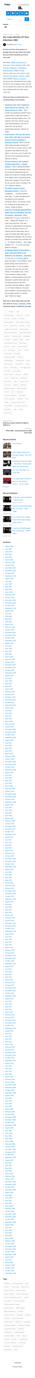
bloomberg (21, 318)
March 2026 (9, 560)
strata (26, 399)
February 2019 (10, 788)
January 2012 (9, 1017)
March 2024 (9, 624)
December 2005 (10, 1214)
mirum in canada (8, 374)
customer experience (19, 1301)
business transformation (22, 1294)
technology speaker (18, 1346)
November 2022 (10, 667)
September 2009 (10, 1093)
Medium (20, 258)
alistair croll (20, 315)
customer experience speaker (12, 1304)
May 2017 (8, 845)
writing (20, 409)
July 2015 (8, 904)
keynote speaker (8, 1322)
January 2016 (9, 888)
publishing (23, 385)
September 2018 (10, 802)
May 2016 (8, 877)
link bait (26, 350)
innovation (11, 311)
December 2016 (10, 859)
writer (15, 409)
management (26, 1322)
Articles (17, 34)
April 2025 (8, 589)
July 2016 (8, 872)
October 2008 (9, 1122)
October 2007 (9, 1155)
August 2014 (9, 934)
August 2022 (9, 675)
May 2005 (8, 1233)
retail (13, 392)
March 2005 (9, 1238)
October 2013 (9, 961)
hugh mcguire (23, 343)
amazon (27, 315)
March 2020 (9, 754)
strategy (6, 402)
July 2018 (8, 807)
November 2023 (10, 635)
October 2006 (9, 1187)
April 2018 (8, 815)
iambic (13, 346)
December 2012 (10, 988)
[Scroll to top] (32, 1375)
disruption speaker (9, 1315)
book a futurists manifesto (23, 322)
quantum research (21, 388)
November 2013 (10, 958)
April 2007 (8, 1171)
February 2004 (10, 1265)
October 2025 (9, 573)
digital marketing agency (10, 332)
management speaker (10, 1325)
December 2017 (10, 826)
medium (27, 364)
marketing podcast (19, 1332)
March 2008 (9, 1141)
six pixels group (23, 1339)
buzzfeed (22, 325)
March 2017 (9, 850)
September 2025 (10, 576)
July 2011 (8, 1034)
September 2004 (10, 1254)
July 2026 (8, 549)
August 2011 (9, 1031)
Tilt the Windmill (16, 65)
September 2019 (10, 770)
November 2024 (10, 603)
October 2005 (9, 1219)
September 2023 (10, 640)
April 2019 (8, 783)
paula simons (7, 381)
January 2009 (9, 1114)
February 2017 (10, 853)
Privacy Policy (17, 1367)
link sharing (17, 353)
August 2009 (9, 1095)
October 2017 (9, 832)
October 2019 (9, 767)
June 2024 (8, 616)
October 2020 (9, 735)
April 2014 (8, 945)
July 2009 (8, 1098)
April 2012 (8, 1009)
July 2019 (8, 775)
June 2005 (8, 1230)
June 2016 (8, 875)
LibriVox (21, 76)
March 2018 (9, 818)
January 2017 (9, 856)
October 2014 (9, 928)
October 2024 (9, 605)
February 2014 (10, 950)
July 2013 (8, 969)
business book (25, 1287)
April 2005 (8, 1235)
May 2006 (8, 1200)
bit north (14, 318)
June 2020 (8, 745)
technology (7, 1346)
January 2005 (9, 1244)
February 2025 (10, 595)
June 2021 (8, 713)
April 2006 (8, 1203)
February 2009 (10, 1112)
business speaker (20, 1290)
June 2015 (8, 907)
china (28, 325)
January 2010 (9, 1082)
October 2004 (9, 1252)
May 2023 (8, 651)
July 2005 (8, 1227)
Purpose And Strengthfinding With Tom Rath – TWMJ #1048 (21, 508)
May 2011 (8, 1039)
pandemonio (24, 378)
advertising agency (9, 315)
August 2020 (9, 740)
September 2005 (10, 1222)
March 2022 (9, 689)
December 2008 (10, 1117)
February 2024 (10, 627)
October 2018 (9, 799)
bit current (7, 318)
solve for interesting (9, 399)
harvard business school (10, 343)
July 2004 (8, 1260)
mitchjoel (25, 374)
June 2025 (8, 584)
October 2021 (9, 702)
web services (7, 409)
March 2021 (9, 721)
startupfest (20, 399)
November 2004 (10, 1249)
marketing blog (20, 360)
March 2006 (9, 1206)
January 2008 (9, 1147)
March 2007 (9, 1174)
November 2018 (10, 797)
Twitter (15, 304)
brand (5, 325)
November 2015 (10, 894)
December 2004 (10, 1246)
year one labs (7, 413)
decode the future (8, 1308)
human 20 (6, 346)
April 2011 (8, 1042)
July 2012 (8, 1001)
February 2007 (10, 1176)
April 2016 (8, 880)
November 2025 (10, 570)
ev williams (7, 339)
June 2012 (8, 1004)
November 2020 (10, 732)
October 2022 (9, 670)
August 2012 (9, 999)
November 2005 (10, 1217)
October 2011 (9, 1025)
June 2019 (8, 778)
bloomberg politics (9, 322)
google (27, 339)
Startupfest (13, 68)
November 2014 (10, 926)
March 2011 (9, 1044)
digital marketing (24, 329)
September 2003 (10, 1273)
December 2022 (10, 665)
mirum (6, 367)
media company (8, 364)
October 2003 (9, 1270)
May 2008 (8, 1136)
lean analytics (12, 350)
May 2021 (8, 716)
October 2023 (9, 638)
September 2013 (10, 964)
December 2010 (10, 1052)
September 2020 (10, 737)
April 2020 (8, 751)
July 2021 (8, 710)
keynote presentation (17, 1318)
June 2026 (8, 552)
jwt (5, 350)
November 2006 (10, 1184)
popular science (24, 381)
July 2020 (8, 743)
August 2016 (9, 869)
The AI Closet (16, 444)
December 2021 (10, 697)
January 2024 (9, 630)
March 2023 (9, 657)
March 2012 (9, 1012)
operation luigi (14, 378)
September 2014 (10, 931)
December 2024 (10, 600)
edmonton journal (16, 336)
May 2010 (8, 1071)
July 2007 (8, 1163)
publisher (15, 385)
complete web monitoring (10, 329)
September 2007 (10, 1157)
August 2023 (9, 643)
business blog (13, 325)
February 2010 (10, 1079)
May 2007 (8, 1168)
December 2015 (10, 891)
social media (22, 395)
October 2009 (9, 1090)
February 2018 (10, 821)
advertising (7, 1283)
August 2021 (9, 708)
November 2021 (10, 700)
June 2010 (8, 1068)
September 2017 (10, 834)
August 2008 (9, 1128)
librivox (20, 350)
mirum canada (16, 371)
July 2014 (8, 937)
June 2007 (8, 1165)
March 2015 (9, 915)
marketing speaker (9, 1335)
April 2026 (8, 557)
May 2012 (8, 1007)
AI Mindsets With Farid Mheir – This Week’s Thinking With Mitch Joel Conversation (22, 464)
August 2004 (9, 1257)
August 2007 (9, 1160)
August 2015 (9, 902)
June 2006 (8, 1198)
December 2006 (10, 1182)
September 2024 (10, 608)
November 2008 (10, 1120)
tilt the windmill (8, 406)
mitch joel (18, 374)
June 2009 (8, 1101)
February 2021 (10, 724)
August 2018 (9, 805)
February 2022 (10, 692)
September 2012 (10, 996)
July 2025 (8, 581)
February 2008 (10, 1144)
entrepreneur (26, 336)
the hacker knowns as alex (18, 402)
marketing (20, 357)
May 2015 (8, 910)
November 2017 (10, 829)
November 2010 (10, 1055)
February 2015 (10, 918)
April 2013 (8, 977)
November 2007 (10, 1152)
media (28, 360)
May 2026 (8, 554)
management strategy (23, 1325)
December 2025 (10, 568)
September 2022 (10, 673)
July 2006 (8, 1195)
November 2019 (10, 764)
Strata (7, 68)
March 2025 (9, 592)
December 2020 (10, 729)
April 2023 (8, 654)
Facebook (22, 304)
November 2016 (10, 861)
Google (26, 121)
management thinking (9, 1328)
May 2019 (8, 780)
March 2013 (9, 980)
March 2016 (9, 883)
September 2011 (10, 1028)
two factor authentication (21, 406)
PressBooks (14, 76)
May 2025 (8, 587)
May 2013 (8, 974)
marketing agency (9, 360)
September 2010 (10, 1060)
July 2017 (8, 840)
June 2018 (8, 810)
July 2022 (8, 678)
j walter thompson (22, 346)
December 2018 (10, 794)
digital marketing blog (25, 332)
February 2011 (10, 1047)
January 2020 (9, 759)
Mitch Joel (17, 44)
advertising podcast (18, 1283)
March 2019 (9, 786)
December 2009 (10, 1085)
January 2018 (9, 824)
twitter (16, 1349)
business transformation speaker (12, 1297)
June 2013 (8, 972)
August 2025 (9, 579)
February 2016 (10, 885)
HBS (24, 65)
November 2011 (10, 1023)
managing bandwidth (9, 357)
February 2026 (10, 562)
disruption (6, 336)
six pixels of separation (10, 395)
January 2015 (9, 920)
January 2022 (9, 694)
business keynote (8, 1290)
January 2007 (9, 1179)
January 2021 (9, 727)
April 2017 (8, 848)
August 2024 (9, 611)
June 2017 (8, 842)
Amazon (18, 218)
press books (7, 385)
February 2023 (10, 659)
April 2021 (8, 719)
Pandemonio (22, 68)
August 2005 (9, 1225)
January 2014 (9, 953)
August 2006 (9, 1192)
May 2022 (8, 684)
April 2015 (8, 912)
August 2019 (9, 772)
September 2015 (10, 899)
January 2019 (9, 791)
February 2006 (10, 1208)
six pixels (14, 1339)
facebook (15, 339)
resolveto (6, 392)
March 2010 (9, 1077)
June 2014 (8, 939)
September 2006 (10, 1190)
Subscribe (17, 1363)
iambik (27, 76)
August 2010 (9, 1063)
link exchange (7, 353)
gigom (21, 339)
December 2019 (10, 762)
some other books (19, 73)
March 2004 (9, 1262)
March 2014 (9, 947)
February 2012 (10, 1015)
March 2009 (9, 1109)
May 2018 (8, 813)
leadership (18, 1322)
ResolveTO (9, 70)
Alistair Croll (15, 62)
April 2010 (8, 1074)
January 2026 (9, 565)
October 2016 (9, 864)
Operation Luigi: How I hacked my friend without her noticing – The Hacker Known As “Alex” (17, 107)
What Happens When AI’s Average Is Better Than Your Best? (21, 455)
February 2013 (10, 982)
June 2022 (8, 681)
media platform (19, 364)
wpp (17, 311)
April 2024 (8, 622)
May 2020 (8, 748)
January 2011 (9, 1050)
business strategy (9, 1294)
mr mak (6, 378)
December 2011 (10, 1020)
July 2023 (8, 646)
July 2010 (8, 1066)
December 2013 (10, 955)
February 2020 (10, 756)
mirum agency (14, 367)
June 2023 (8, 648)
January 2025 (9, 597)
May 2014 (8, 942)
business (6, 1287)
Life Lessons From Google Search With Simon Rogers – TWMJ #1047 (22, 519)
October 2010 (9, 1058)
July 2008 (8, 1130)
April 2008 (8, 1139)
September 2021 (10, 705)
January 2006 (9, 1211)
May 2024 (8, 619)
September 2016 (10, 867)
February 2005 (10, 1241)
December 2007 (10, 1149)
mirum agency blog (25, 367)
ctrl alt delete (7, 1301)
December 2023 (10, 632)
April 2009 (8, 1106)
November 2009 (10, 1087)
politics (16, 381)
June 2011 (8, 1036)
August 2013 (9, 966)
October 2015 (9, 896)
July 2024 (8, 614)
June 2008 (8, 1133)
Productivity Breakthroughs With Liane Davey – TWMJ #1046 (21, 530)
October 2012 (9, 993)
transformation (8, 1349)
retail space (20, 392)
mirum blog (7, 371)
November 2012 (10, 990)
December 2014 (10, 923)
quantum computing (9, 388)
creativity (26, 1297)
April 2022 (8, 686)
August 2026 (9, 546)
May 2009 (8, 1104)
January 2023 (9, 662)
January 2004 (9, 1268)
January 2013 (9, 985)
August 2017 (9, 837)
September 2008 (10, 1125)
